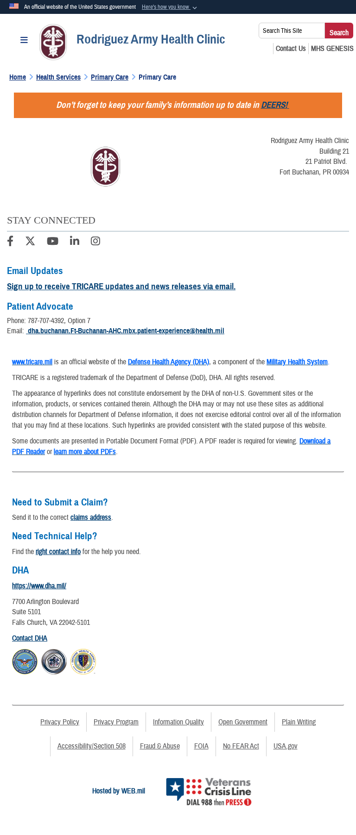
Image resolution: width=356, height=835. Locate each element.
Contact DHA (29, 638)
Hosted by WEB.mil (118, 791)
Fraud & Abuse (160, 746)
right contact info (58, 551)
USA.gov (285, 746)
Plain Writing (299, 722)
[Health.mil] (54, 660)
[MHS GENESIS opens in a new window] (332, 48)
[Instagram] (95, 242)
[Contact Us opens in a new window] (291, 48)
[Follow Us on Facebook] (10, 242)
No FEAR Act (241, 746)
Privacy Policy (59, 722)
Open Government (242, 722)
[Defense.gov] (25, 660)
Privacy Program (116, 722)
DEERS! (274, 105)
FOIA (201, 746)
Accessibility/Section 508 (91, 746)
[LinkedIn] (74, 242)
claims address (90, 517)
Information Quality (178, 722)
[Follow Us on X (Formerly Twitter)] (30, 242)
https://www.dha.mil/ (39, 586)
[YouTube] (52, 242)
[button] (170, 7)
